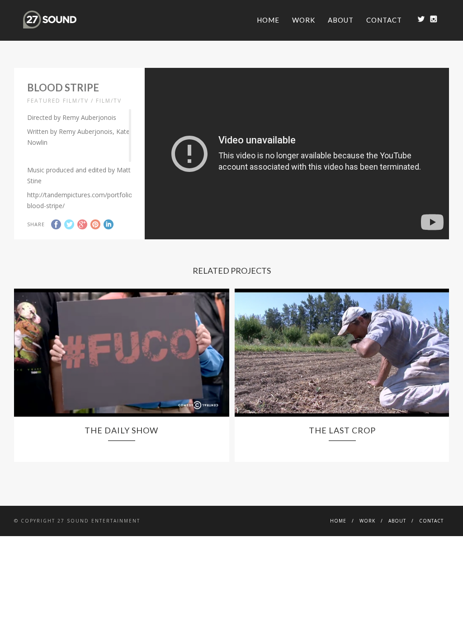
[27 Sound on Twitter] (421, 18)
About (341, 20)
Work (303, 20)
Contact (384, 20)
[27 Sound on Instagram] (433, 18)
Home (268, 20)
